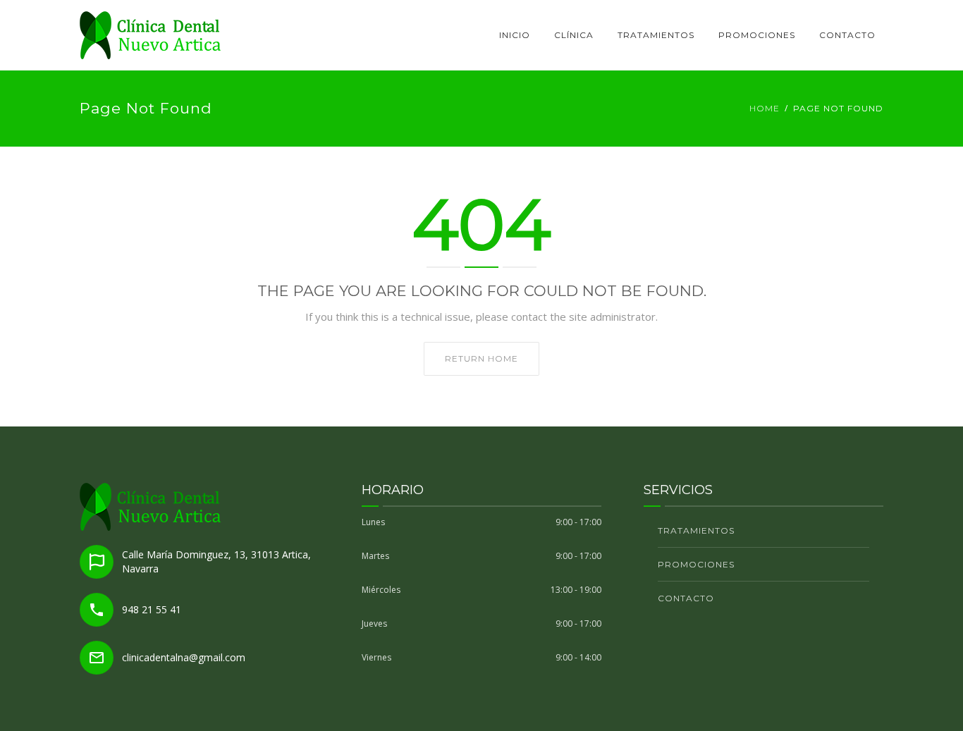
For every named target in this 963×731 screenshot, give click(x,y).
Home (764, 108)
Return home (481, 358)
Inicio (514, 35)
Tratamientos (656, 35)
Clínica (574, 35)
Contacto (847, 35)
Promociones (756, 35)
